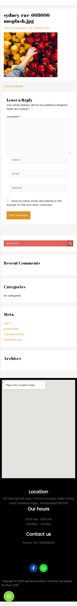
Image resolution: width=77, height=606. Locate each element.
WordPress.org (12, 339)
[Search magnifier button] (70, 243)
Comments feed (14, 334)
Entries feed (11, 329)
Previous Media (12, 86)
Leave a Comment (15, 28)
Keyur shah (12, 585)
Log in (7, 323)
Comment (14, 116)
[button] (9, 596)
